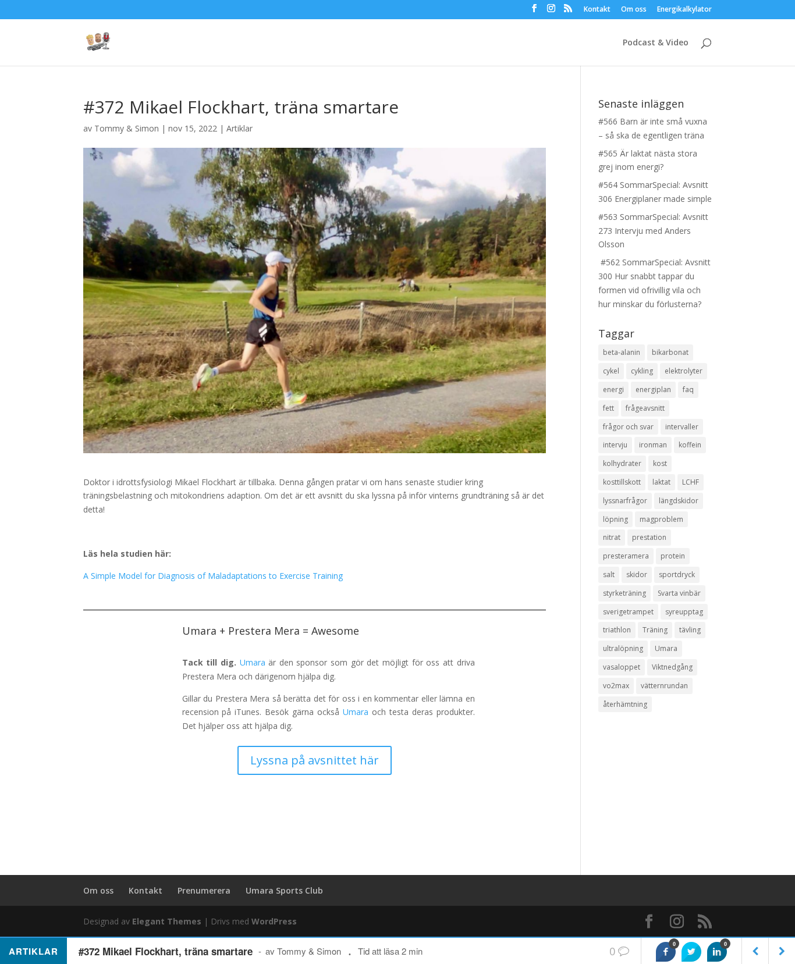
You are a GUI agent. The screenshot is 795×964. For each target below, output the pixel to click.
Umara (252, 662)
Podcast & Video (655, 43)
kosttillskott (622, 482)
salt (609, 574)
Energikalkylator (684, 10)
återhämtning (625, 704)
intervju (615, 445)
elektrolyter (683, 371)
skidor (636, 574)
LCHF (690, 482)
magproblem (661, 519)
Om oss (634, 10)
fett (608, 408)
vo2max (616, 686)
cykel (611, 371)
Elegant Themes (166, 921)
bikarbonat (670, 352)
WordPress (274, 921)
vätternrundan (664, 686)
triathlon (617, 630)
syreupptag (684, 612)
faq (688, 389)
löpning (615, 519)
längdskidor (678, 501)
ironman (653, 445)
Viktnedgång (672, 667)
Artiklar (239, 128)
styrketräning (624, 593)
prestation (649, 537)
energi (613, 389)
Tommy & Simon (126, 128)
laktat (661, 482)
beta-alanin (621, 352)
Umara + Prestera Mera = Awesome (270, 631)
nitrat (611, 537)
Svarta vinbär (679, 593)
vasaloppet (621, 667)
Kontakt (597, 10)
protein (673, 556)
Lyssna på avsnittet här (314, 760)
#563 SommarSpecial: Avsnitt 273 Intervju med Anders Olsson (653, 230)
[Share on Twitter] (691, 952)
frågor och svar (628, 427)
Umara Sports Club (284, 890)
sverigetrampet (628, 612)
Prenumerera (204, 890)
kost (660, 463)
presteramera (626, 556)
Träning (655, 630)
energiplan (653, 389)
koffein (690, 445)
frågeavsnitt (645, 408)
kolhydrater (622, 463)
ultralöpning (623, 648)
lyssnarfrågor (625, 501)
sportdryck (677, 574)
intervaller (681, 427)
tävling (690, 630)
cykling (642, 371)
